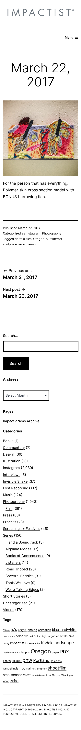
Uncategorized (15, 603)
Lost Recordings (16, 488)
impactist (17, 643)
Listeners (13, 562)
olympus (24, 652)
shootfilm (57, 667)
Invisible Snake (15, 481)
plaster (17, 661)
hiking (6, 643)
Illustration (11, 461)
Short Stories (14, 596)
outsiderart (54, 239)
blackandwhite (64, 629)
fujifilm (37, 636)
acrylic (22, 630)
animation (44, 630)
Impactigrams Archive (21, 421)
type (58, 675)
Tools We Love (18, 583)
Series (8, 535)
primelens (56, 660)
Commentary (14, 447)
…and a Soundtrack (22, 542)
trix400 (50, 675)
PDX (64, 651)
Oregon (38, 239)
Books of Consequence (25, 556)
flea (29, 239)
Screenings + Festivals (21, 529)
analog (32, 630)
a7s (14, 629)
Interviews (11, 475)
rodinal (26, 668)
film (26, 636)
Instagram (33, 233)
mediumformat (10, 652)
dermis (20, 239)
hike (71, 636)
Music (8, 495)
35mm (6, 630)
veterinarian (27, 244)
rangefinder (11, 668)
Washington (67, 675)
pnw (27, 660)
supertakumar (38, 675)
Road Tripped (17, 569)
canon (6, 636)
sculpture (10, 244)
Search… (10, 336)
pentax (7, 660)
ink (38, 643)
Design (8, 454)
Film (9, 508)
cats (12, 636)
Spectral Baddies (19, 576)
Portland (41, 660)
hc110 (63, 636)
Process (9, 522)
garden (55, 636)
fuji (31, 636)
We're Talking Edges (22, 589)
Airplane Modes (18, 549)
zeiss (14, 681)
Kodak (46, 642)
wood (6, 681)
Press (7, 515)
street (26, 675)
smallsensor (12, 675)
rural (34, 669)
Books (8, 441)
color (19, 636)
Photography (51, 233)
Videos (8, 610)
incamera (30, 643)
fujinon (46, 636)
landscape (63, 642)
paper (55, 652)
